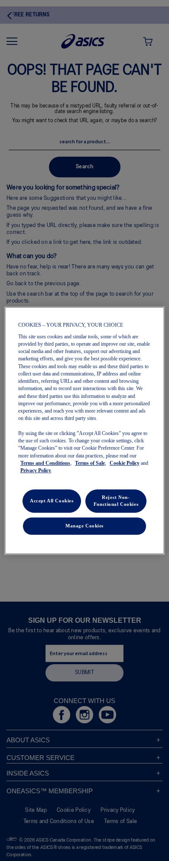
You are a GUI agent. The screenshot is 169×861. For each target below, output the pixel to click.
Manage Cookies (84, 525)
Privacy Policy (35, 470)
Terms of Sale (90, 463)
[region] (84, 430)
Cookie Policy (125, 463)
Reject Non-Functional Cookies (116, 501)
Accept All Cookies (51, 501)
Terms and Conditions (45, 463)
